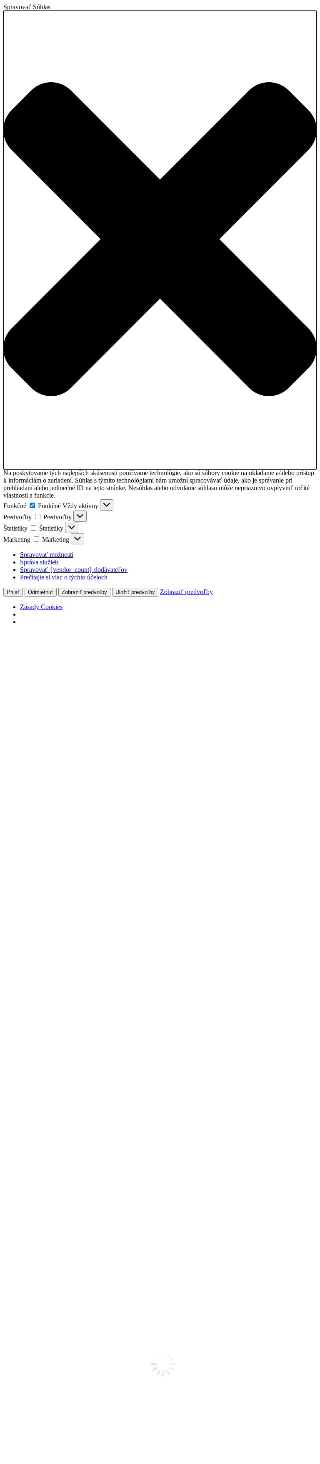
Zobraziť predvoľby (84, 592)
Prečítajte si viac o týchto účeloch (64, 577)
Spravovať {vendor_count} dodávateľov (74, 569)
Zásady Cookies (41, 606)
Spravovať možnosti (46, 554)
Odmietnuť (40, 592)
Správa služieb (39, 562)
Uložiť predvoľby (135, 592)
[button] (160, 240)
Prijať (13, 592)
